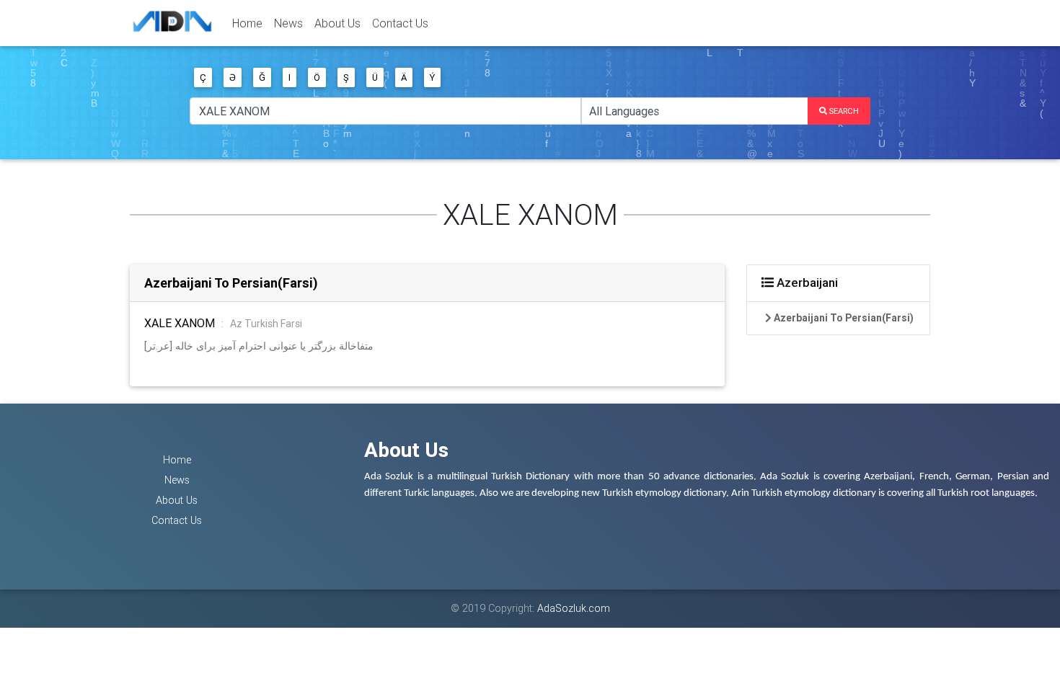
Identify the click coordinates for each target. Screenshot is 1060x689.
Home (247, 23)
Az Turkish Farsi (266, 323)
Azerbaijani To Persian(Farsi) (231, 283)
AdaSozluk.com (573, 608)
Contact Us (400, 23)
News (288, 23)
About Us (337, 23)
